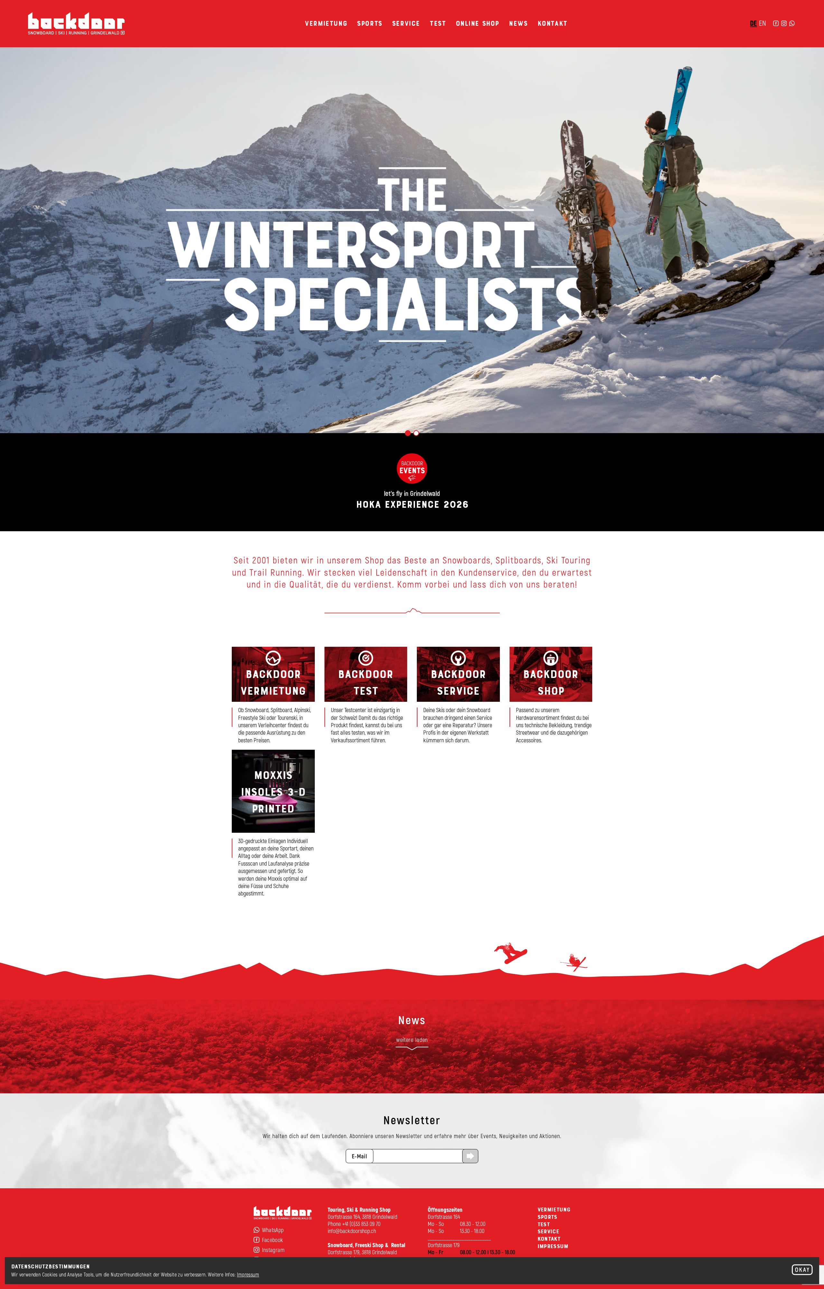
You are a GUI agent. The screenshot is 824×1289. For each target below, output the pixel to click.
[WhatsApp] (792, 23)
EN (762, 22)
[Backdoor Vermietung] (273, 698)
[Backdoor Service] (458, 698)
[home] (76, 23)
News (518, 23)
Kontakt (552, 23)
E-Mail (359, 1156)
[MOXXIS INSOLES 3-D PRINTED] (273, 826)
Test (438, 23)
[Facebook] (776, 23)
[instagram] (784, 23)
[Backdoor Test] (366, 698)
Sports (369, 23)
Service (406, 23)
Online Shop (478, 23)
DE (753, 22)
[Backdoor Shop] (551, 698)
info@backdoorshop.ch (352, 1230)
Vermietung (326, 23)
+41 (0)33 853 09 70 (361, 1223)
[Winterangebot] (412, 240)
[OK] (802, 1270)
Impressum (248, 1274)
